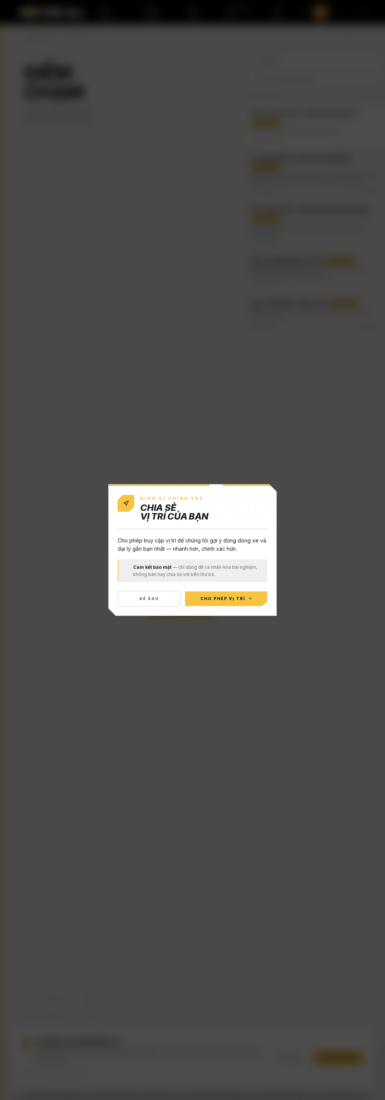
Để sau (149, 598)
